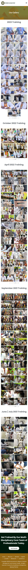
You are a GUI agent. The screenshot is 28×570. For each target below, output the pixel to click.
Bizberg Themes (14, 567)
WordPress (16, 565)
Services (17, 556)
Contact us (21, 558)
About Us (10, 556)
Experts (23, 556)
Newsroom (13, 558)
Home (3, 556)
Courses (6, 558)
